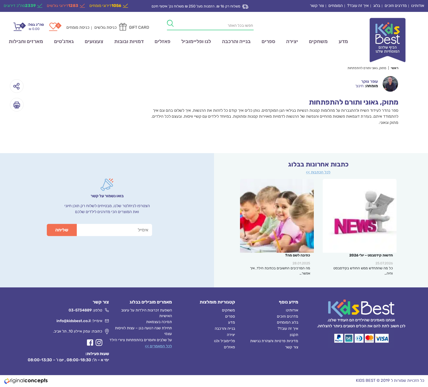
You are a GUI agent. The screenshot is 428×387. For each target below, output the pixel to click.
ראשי (394, 68)
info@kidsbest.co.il (73, 321)
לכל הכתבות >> (318, 172)
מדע (343, 41)
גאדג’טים (64, 41)
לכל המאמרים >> (158, 346)
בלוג (376, 5)
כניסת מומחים (77, 27)
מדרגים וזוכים (396, 5)
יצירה (292, 41)
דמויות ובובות (129, 41)
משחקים (318, 41)
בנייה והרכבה (236, 41)
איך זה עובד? (358, 5)
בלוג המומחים (287, 322)
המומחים (335, 5)
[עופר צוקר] (390, 83)
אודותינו (417, 5)
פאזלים (162, 41)
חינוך (359, 85)
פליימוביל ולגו (224, 341)
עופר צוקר (369, 81)
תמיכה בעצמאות (159, 322)
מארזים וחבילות (26, 41)
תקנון (294, 334)
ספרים (268, 41)
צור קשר (317, 5)
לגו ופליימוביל (196, 41)
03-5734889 (80, 310)
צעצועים (94, 41)
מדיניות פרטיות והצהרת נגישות (274, 341)
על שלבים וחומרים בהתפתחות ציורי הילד (140, 340)
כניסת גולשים (105, 27)
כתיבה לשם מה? (297, 255)
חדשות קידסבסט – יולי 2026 (371, 255)
